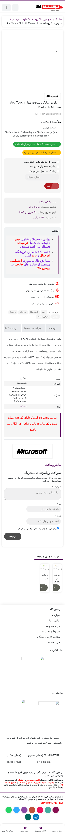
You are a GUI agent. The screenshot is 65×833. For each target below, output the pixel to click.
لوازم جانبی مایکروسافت (42, 19)
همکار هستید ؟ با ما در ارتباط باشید (40, 152)
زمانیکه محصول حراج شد (43, 166)
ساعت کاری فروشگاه (48, 636)
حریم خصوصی (52, 626)
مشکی (23, 406)
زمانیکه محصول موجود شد (42, 171)
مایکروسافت (44, 201)
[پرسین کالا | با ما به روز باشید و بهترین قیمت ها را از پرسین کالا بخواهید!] (48, 7)
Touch (13, 312)
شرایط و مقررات (51, 631)
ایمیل (58, 516)
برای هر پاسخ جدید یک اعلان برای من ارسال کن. (36, 528)
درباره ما (55, 615)
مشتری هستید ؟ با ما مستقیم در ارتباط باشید (36, 144)
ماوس (55, 316)
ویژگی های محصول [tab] (32, 328)
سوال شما (56, 486)
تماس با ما (54, 620)
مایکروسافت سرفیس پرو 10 (45, 577)
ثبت (48, 185)
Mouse (23, 312)
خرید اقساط (53, 642)
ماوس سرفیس (19, 19)
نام (59, 504)
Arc (44, 312)
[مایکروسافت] (52, 96)
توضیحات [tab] (52, 328)
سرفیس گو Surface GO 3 (57, 577)
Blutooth (34, 312)
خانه (59, 19)
